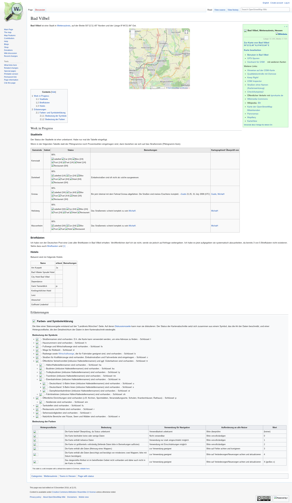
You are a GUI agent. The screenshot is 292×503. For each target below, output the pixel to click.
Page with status (86, 476)
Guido (183, 194)
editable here (85, 469)
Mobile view (84, 497)
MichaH (221, 194)
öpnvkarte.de (277, 95)
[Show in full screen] (186, 32)
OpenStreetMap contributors (178, 88)
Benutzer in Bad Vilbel (257, 55)
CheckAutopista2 (255, 92)
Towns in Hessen (67, 476)
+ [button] (133, 32)
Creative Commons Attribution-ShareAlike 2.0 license (74, 492)
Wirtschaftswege (66, 353)
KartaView (252, 121)
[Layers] (186, 38)
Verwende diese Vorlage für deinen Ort (258, 125)
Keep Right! (253, 77)
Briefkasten (52, 246)
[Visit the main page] (13, 12)
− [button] (133, 36)
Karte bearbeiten (252, 50)
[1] (64, 246)
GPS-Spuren (253, 58)
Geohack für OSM (256, 62)
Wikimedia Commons (257, 99)
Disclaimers (72, 497)
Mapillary (251, 117)
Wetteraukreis (63, 25)
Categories (36, 476)
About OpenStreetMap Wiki (54, 497)
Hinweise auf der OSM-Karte (261, 70)
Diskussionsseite (123, 326)
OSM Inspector (254, 81)
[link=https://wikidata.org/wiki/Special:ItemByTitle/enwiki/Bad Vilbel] (281, 34)
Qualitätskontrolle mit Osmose (261, 74)
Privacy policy (35, 497)
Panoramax (252, 113)
